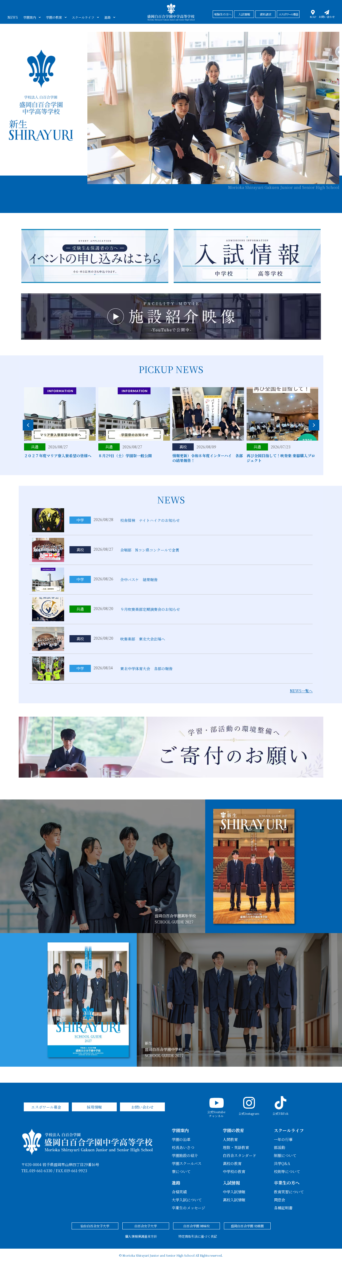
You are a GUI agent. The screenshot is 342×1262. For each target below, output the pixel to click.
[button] (314, 425)
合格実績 (179, 1191)
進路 (107, 17)
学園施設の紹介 (185, 1155)
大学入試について (187, 1199)
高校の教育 (232, 1163)
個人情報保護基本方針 (141, 1236)
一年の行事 (283, 1139)
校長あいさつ (183, 1147)
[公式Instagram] (249, 1102)
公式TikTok (280, 1113)
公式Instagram (249, 1113)
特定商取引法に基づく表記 (197, 1236)
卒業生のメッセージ (188, 1207)
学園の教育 (54, 17)
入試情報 (231, 1183)
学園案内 (29, 17)
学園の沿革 (181, 1139)
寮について (181, 1171)
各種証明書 (283, 1207)
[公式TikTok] (280, 1102)
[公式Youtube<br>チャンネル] (216, 1102)
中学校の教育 (234, 1171)
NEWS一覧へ (301, 690)
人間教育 (230, 1139)
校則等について (287, 1171)
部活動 (279, 1147)
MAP (313, 17)
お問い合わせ (327, 17)
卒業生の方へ (287, 1183)
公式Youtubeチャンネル (216, 1114)
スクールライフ (83, 17)
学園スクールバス (186, 1163)
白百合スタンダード (239, 1155)
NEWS (12, 17)
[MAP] (312, 12)
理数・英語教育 (236, 1147)
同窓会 (279, 1199)
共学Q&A (282, 1163)
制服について (285, 1155)
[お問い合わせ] (326, 12)
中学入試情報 (234, 1191)
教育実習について (289, 1191)
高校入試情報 (234, 1199)
